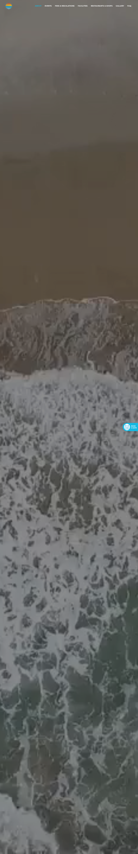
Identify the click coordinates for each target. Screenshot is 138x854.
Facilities (83, 6)
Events (48, 6)
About (38, 6)
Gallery (120, 6)
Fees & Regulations (65, 6)
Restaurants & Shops (102, 6)
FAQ (129, 6)
